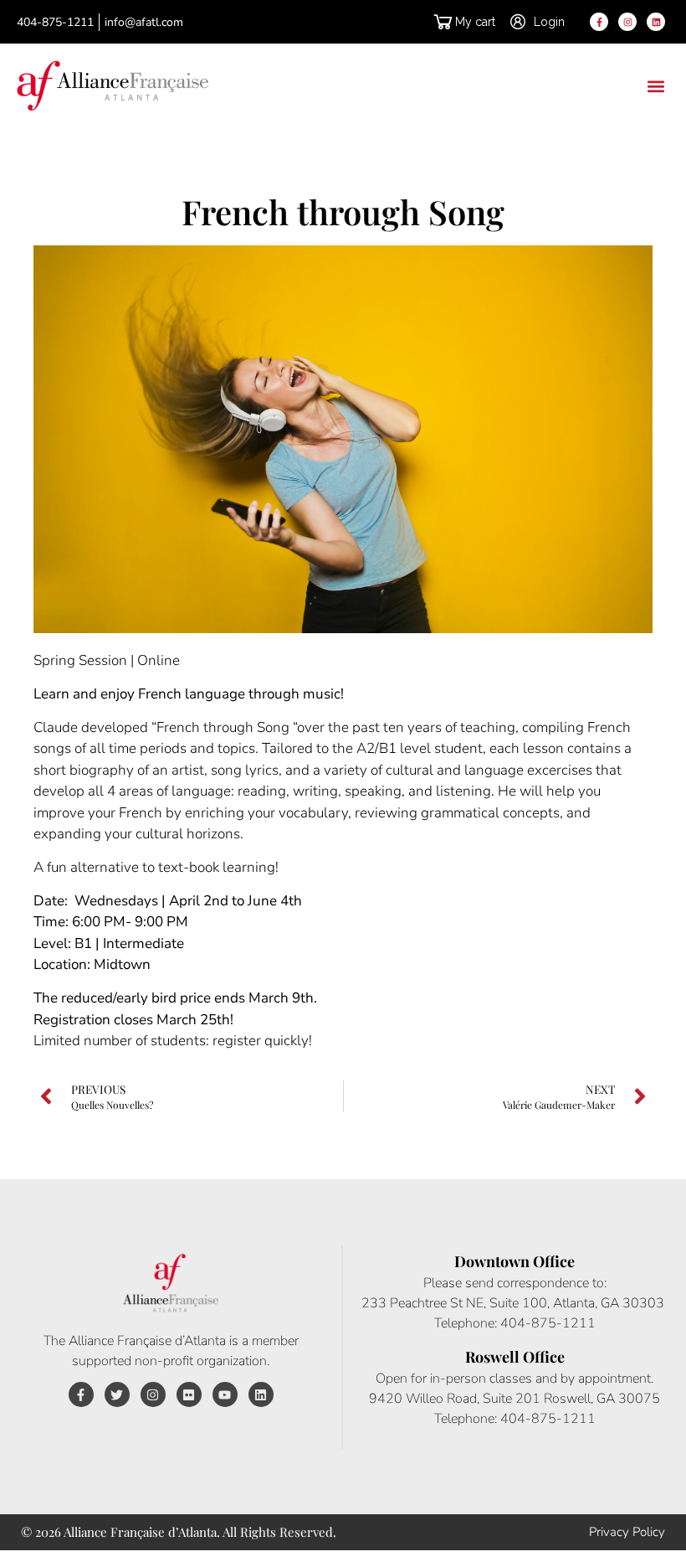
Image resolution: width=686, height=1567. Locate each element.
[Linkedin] (656, 22)
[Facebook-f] (599, 22)
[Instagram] (627, 22)
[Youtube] (225, 1394)
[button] (655, 86)
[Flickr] (189, 1394)
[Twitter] (117, 1394)
